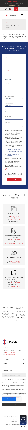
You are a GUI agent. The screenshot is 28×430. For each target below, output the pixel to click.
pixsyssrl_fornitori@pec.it (16, 422)
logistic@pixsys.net (15, 262)
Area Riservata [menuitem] (5, 9)
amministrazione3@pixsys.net (14, 243)
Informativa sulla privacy (6, 390)
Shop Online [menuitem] (10, 9)
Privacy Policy (8, 416)
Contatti (15, 416)
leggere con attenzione (14, 5)
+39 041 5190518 (15, 216)
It (19, 9)
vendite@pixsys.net (15, 218)
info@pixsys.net (15, 219)
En (23, 9)
